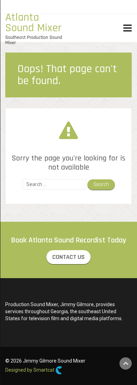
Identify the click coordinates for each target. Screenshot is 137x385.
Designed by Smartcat (30, 370)
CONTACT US (68, 257)
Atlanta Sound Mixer (33, 22)
